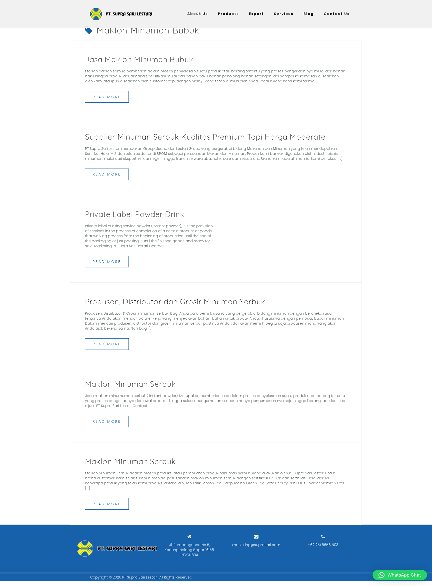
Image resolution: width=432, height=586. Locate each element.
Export (256, 13)
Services (284, 13)
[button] (399, 575)
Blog (309, 13)
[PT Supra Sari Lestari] (115, 548)
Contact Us (337, 13)
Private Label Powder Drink (134, 214)
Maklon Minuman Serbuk (130, 384)
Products (228, 13)
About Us (197, 13)
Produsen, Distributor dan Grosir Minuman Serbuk (175, 301)
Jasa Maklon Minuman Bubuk (139, 59)
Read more (107, 96)
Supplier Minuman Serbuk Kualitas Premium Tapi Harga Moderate (205, 137)
